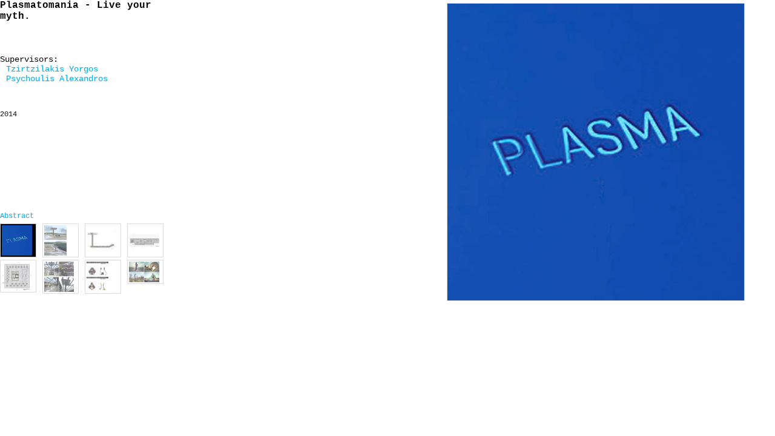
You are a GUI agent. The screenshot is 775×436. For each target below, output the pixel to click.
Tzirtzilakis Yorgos (52, 69)
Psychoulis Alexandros (57, 79)
